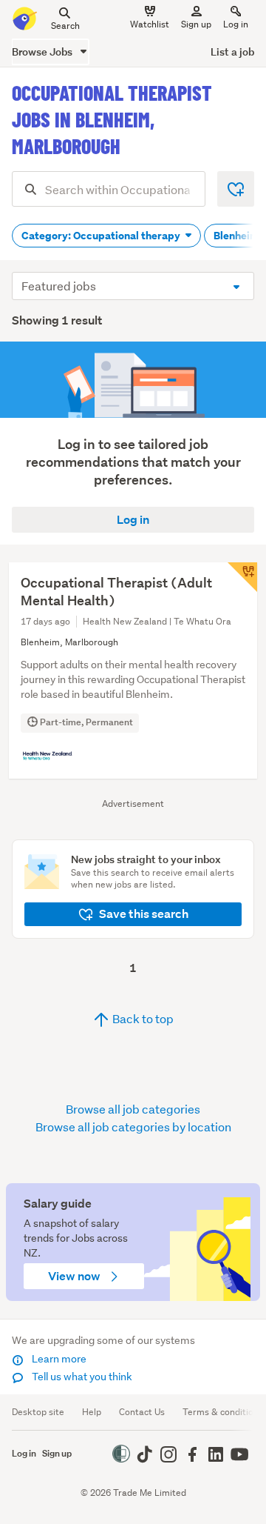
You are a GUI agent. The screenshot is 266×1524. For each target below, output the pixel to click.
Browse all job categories (133, 1109)
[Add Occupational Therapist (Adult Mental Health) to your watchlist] (242, 577)
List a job (232, 51)
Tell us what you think (81, 1376)
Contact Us (142, 1411)
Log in (235, 24)
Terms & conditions (223, 1411)
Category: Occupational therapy (102, 235)
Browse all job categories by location (133, 1126)
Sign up (196, 24)
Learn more (58, 1358)
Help (91, 1411)
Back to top (142, 1018)
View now (75, 1276)
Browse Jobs (43, 51)
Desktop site (38, 1411)
